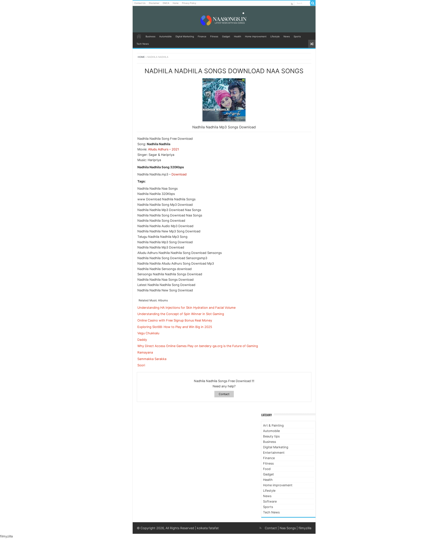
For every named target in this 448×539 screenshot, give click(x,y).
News (287, 36)
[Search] (313, 3)
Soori (141, 365)
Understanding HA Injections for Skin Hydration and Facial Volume (186, 307)
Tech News (142, 43)
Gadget (226, 36)
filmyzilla (305, 528)
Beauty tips (271, 436)
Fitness (214, 36)
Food (267, 469)
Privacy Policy (189, 3)
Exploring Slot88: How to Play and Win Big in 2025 (174, 327)
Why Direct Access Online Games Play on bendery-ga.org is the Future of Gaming (197, 346)
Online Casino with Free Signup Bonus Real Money (174, 320)
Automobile (165, 36)
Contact (224, 394)
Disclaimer (154, 3)
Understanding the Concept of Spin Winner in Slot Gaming (180, 314)
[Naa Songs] (224, 18)
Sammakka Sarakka (151, 359)
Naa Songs (288, 528)
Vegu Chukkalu (148, 333)
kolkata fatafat (208, 528)
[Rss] (292, 4)
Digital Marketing (185, 36)
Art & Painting (273, 425)
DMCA (166, 3)
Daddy (142, 339)
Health (237, 36)
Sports (297, 36)
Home (175, 3)
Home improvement (256, 36)
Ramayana (145, 352)
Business (150, 36)
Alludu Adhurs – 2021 (163, 149)
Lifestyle (275, 36)
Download (179, 174)
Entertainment (274, 452)
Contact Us (139, 3)
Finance (202, 36)
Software (270, 501)
